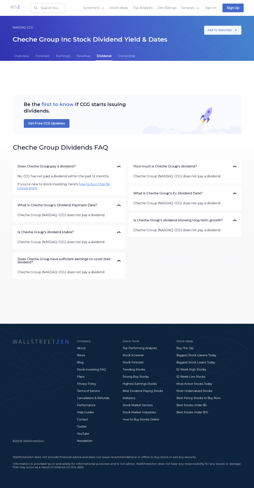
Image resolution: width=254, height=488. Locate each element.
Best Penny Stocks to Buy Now (198, 398)
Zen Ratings (166, 8)
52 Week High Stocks (191, 369)
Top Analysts (143, 8)
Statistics (129, 398)
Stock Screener (133, 355)
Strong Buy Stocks (136, 376)
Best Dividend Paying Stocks (143, 391)
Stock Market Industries (139, 412)
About (81, 348)
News (81, 355)
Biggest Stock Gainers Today (196, 355)
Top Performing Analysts (140, 348)
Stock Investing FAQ (91, 369)
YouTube (83, 433)
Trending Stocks (134, 369)
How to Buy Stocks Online (141, 419)
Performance (86, 405)
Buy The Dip (184, 348)
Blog (80, 362)
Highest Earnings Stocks (140, 384)
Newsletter (84, 441)
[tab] (21, 56)
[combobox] (47, 8)
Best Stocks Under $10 (192, 412)
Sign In (210, 8)
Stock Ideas (119, 8)
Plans (81, 376)
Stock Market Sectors (138, 405)
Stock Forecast (133, 362)
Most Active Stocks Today (194, 384)
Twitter (82, 426)
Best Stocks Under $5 (191, 405)
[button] (69, 166)
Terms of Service (88, 391)
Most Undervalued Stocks (194, 391)
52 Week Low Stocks (190, 376)
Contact (82, 419)
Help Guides (85, 412)
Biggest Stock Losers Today (195, 362)
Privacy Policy (86, 384)
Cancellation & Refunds (93, 398)
